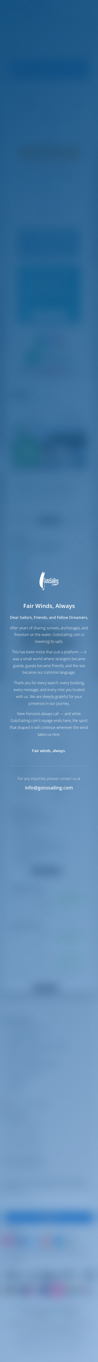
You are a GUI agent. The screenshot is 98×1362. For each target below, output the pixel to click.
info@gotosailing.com (49, 787)
